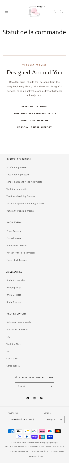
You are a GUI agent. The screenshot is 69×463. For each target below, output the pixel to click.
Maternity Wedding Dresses (20, 210)
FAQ (8, 336)
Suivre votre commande (18, 322)
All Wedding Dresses (16, 167)
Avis (8, 351)
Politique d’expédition (40, 451)
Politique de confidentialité (52, 446)
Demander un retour (17, 329)
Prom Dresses (13, 231)
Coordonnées (58, 451)
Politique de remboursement (26, 446)
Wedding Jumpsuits (16, 189)
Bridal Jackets (13, 294)
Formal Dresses (14, 238)
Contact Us (12, 358)
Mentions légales (36, 456)
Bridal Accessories (15, 280)
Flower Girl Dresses (16, 259)
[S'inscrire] (50, 386)
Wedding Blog (13, 344)
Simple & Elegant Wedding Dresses (24, 181)
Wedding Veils (13, 287)
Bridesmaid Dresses (16, 245)
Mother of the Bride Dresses (20, 252)
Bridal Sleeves (13, 302)
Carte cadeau (13, 365)
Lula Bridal (22, 442)
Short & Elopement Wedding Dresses (25, 203)
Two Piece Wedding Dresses (20, 196)
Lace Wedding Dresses (17, 174)
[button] (6, 11)
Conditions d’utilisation (18, 451)
